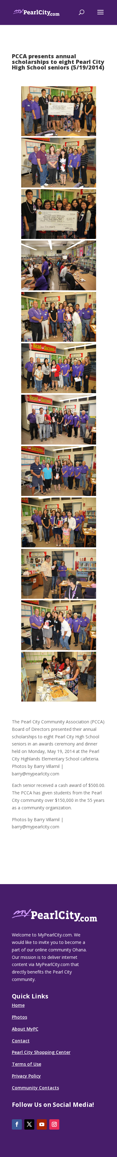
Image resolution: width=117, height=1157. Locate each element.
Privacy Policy (26, 1076)
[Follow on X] (29, 1124)
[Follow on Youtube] (42, 1124)
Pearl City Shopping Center (41, 1052)
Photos (19, 1017)
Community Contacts (35, 1088)
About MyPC (25, 1029)
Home (18, 1005)
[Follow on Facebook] (17, 1124)
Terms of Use (26, 1064)
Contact (21, 1041)
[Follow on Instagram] (54, 1124)
